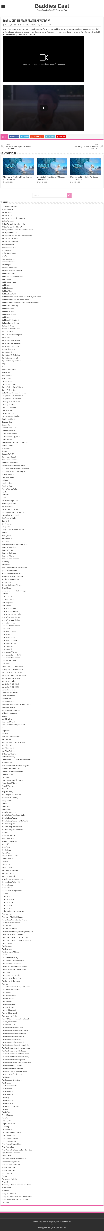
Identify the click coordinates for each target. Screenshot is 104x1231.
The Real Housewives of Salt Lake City (15, 1057)
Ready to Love (7, 800)
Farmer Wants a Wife (9, 489)
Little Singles (6, 605)
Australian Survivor (8, 262)
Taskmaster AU (7, 902)
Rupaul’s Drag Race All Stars (12, 827)
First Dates (5, 495)
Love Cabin (6, 629)
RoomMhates (6, 809)
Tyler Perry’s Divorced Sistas (12, 1144)
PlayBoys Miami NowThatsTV (12, 771)
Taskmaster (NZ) (8, 899)
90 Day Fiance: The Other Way (12, 227)
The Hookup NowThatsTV (11, 990)
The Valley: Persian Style (10, 1106)
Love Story (5, 664)
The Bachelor (6, 926)
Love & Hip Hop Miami (10, 611)
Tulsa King (5, 1127)
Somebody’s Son (8, 867)
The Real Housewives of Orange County (16, 1048)
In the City (5, 562)
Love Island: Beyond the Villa (12, 655)
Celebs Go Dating (8, 410)
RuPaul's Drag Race (9, 812)
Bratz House (6, 378)
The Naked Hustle (8, 1007)
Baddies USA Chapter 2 (10, 320)
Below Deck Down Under (11, 340)
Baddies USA (6, 317)
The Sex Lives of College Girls (12, 1074)
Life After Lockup (8, 600)
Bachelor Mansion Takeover (12, 271)
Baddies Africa (7, 291)
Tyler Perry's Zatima (9, 1141)
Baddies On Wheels (9, 314)
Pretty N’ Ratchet (7, 786)
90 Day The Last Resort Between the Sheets (17, 230)
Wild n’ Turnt (6, 1188)
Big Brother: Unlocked (10, 358)
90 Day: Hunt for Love (9, 233)
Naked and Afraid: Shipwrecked (13, 725)
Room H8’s (5, 803)
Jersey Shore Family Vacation (12, 573)
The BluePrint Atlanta (9, 929)
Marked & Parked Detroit (11, 678)
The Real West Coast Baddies (12, 1068)
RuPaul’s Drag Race (8, 824)
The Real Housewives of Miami (13, 1042)
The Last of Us (7, 1001)
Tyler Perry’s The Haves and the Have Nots (17, 1150)
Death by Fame (7, 445)
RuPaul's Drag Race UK (10, 818)
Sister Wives (6, 853)
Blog (3, 364)
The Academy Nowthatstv (11, 923)
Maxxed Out (6, 699)
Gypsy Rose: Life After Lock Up (13, 530)
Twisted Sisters (7, 1129)
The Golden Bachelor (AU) (11, 978)
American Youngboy (9, 259)
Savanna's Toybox (8, 835)
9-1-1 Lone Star (7, 209)
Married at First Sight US (10, 687)
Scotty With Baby (8, 838)
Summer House (7, 885)
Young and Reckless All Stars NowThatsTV (17, 1196)
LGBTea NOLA (7, 597)
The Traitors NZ (7, 1089)
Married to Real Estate (10, 693)
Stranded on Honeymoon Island (13, 879)
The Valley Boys (7, 1100)
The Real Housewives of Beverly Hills (15, 1030)
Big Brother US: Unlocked (11, 355)
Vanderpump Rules (8, 1167)
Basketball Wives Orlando (11, 329)
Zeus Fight (5, 1202)
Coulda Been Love (8, 431)
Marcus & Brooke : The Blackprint (14, 675)
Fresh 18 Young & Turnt (10, 501)
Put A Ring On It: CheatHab (11, 795)
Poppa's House (7, 774)
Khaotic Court (7, 582)
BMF (3, 367)
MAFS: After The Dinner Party (12, 667)
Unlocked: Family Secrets (11, 1162)
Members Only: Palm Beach (12, 710)
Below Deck (6, 338)
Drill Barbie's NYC (8, 474)
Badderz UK (6, 285)
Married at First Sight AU (28, 25)
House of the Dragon (9, 553)
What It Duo (6, 1182)
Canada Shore (7, 381)
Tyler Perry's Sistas (8, 1135)
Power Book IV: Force (9, 783)
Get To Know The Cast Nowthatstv (14, 512)
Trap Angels (6, 1121)
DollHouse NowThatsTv (10, 463)
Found (4, 498)
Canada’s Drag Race (9, 390)
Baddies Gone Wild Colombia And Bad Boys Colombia (21, 297)
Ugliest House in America (11, 1153)
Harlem (4, 533)
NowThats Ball (7, 745)
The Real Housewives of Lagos (13, 1036)
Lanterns (5, 594)
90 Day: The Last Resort (10, 239)
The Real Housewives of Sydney (13, 1060)
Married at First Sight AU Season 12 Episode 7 (18, 146)
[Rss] (52, 1224)
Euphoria (5, 480)
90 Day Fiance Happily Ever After (13, 218)
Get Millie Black (7, 506)
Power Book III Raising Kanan (12, 780)
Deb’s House (6, 448)
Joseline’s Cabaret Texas (10, 579)
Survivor (5, 894)
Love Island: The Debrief (11, 658)
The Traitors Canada (9, 1086)
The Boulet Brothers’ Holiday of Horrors (16, 940)
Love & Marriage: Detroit (11, 617)
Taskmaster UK (7, 905)
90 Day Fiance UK (8, 221)
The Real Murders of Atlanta (12, 1065)
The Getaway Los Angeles (11, 975)
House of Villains (8, 556)
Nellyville (5, 733)
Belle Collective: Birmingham (12, 335)
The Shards (6, 1077)
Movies (4, 716)
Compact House (7, 422)
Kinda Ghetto (6, 588)
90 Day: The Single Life (10, 241)
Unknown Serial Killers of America (14, 1159)
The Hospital (6, 993)
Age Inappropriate (8, 247)
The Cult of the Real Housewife (13, 961)
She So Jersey (7, 850)
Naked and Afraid (8, 722)
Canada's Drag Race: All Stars (12, 387)
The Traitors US (7, 1095)
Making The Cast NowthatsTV (12, 669)
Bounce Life (6, 372)
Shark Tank (6, 847)
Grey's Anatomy (7, 524)
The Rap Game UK (8, 1025)
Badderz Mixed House (10, 282)
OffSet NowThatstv (9, 754)
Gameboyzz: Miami (9, 503)
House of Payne (7, 550)
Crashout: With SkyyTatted (11, 437)
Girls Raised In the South (10, 515)
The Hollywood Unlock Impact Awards (16, 987)
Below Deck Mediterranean (11, 343)
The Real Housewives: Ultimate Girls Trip (16, 1063)
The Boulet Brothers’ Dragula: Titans (15, 937)
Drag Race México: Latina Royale (13, 471)
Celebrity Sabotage (9, 407)
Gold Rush (5, 521)
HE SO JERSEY (6, 536)
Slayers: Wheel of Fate (10, 856)
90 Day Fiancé (7, 215)
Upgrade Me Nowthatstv (11, 1164)
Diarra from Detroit (9, 457)
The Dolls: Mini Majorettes (11, 964)
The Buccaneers (7, 946)
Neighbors (6, 731)
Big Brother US (7, 352)
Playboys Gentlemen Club (11, 768)
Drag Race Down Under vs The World (15, 469)
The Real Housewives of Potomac (14, 1051)
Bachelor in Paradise (9, 268)
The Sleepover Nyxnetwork (11, 1080)
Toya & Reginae (7, 1115)
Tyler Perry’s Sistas (8, 1147)
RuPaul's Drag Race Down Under (13, 815)
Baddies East (52, 6)
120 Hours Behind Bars (10, 206)
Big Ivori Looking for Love (11, 361)
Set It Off (5, 844)
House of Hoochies (8, 547)
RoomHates (6, 806)
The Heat (5, 984)
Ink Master (6, 565)
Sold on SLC (6, 865)
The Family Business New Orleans (14, 969)
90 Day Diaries (7, 212)
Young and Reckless (9, 1194)
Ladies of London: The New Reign (14, 591)
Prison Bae (6, 789)
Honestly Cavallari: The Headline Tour (15, 544)
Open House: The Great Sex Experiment (16, 760)
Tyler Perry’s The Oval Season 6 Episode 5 (86, 146)
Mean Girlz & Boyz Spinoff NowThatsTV (16, 704)
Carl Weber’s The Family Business (14, 393)
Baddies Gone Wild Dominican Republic (16, 300)
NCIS (3, 728)
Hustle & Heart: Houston (10, 559)
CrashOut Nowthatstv (9, 434)
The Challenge (7, 949)
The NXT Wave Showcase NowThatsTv (16, 1019)
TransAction (6, 1118)
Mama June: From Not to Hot (12, 672)
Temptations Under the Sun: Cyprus (14, 920)
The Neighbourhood (9, 1013)
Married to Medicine (9, 690)
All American (6, 250)
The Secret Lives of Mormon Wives (14, 1071)
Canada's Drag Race (9, 384)
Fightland (5, 492)
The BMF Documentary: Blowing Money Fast (18, 931)
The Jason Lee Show (9, 996)
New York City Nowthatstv (11, 736)
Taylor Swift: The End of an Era (13, 911)
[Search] (69, 195)
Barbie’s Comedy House (10, 323)
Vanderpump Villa (8, 1170)
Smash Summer (7, 859)
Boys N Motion (7, 375)
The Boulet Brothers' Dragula (12, 934)
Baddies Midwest (8, 308)
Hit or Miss (5, 541)
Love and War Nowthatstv (11, 626)
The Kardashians (8, 998)
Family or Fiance (7, 486)
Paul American (7, 763)
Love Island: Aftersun (9, 652)
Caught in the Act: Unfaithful (12, 399)
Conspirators (6, 425)
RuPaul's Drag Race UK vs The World (15, 821)
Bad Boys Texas (7, 279)
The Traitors (6, 1083)
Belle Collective (7, 332)
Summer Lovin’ (7, 888)
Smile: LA (5, 862)
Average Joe (6, 265)
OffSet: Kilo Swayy (8, 757)
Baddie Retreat (7, 288)
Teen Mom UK (7, 914)
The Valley (5, 1097)
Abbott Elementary (8, 244)
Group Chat (6, 527)
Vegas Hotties (7, 1173)
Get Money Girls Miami (10, 509)
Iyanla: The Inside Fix (9, 570)
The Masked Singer (9, 1004)
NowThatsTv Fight (8, 751)
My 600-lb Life (7, 719)
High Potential (7, 538)
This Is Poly (6, 1112)
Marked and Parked (9, 681)
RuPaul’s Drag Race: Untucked (12, 830)
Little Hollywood (7, 602)
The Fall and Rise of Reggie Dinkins (14, 966)
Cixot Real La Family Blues (11, 416)
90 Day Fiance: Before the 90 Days (14, 224)
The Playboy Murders (9, 1022)
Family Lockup (7, 483)
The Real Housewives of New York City (15, 1045)
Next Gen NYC (7, 739)
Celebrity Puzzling (8, 404)
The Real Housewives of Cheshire (14, 1033)
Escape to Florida (8, 477)
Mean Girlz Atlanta (8, 707)
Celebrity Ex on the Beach (11, 402)
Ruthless (5, 832)
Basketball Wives (8, 326)
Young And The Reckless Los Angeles (15, 1199)
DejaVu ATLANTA (8, 454)
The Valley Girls (7, 1103)
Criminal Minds (7, 439)
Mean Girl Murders (8, 701)
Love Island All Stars (9, 637)
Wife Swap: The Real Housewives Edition (16, 1185)
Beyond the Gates (8, 349)
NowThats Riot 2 (8, 748)
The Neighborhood (9, 1010)
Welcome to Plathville (9, 1179)
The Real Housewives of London (13, 1039)
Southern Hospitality (9, 876)
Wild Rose (5, 1191)
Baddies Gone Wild (9, 294)
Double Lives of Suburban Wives (13, 466)
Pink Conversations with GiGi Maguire (15, 766)
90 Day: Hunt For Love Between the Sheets (17, 236)
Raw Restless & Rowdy (10, 798)
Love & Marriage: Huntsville (11, 620)
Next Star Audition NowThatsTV (13, 742)
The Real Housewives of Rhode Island (15, 1054)
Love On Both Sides (9, 661)
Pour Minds (6, 777)
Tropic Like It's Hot (8, 1124)
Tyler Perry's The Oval (10, 1138)
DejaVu (4, 451)
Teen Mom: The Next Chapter (12, 917)
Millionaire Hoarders (9, 713)
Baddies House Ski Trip (10, 305)
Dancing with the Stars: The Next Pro (15, 442)
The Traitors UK (7, 1092)
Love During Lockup (9, 632)
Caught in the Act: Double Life (12, 396)
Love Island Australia (9, 640)
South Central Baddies (10, 870)
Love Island (6, 635)
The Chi (4, 955)
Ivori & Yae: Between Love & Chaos (14, 568)
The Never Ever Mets (9, 1016)
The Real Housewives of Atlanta (13, 1028)
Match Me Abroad (8, 696)
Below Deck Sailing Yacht (11, 346)
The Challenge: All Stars (10, 952)
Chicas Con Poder (8, 413)
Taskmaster (6, 897)
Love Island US (7, 649)
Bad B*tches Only (8, 273)
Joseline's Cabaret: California (12, 576)
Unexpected (6, 1156)
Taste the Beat (7, 908)
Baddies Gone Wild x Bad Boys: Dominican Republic (20, 303)
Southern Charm (8, 873)
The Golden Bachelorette (11, 981)
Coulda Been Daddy (9, 428)
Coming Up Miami (8, 419)
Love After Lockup (8, 623)
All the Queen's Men (9, 253)
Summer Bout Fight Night (11, 882)
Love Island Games (9, 643)
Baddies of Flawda (8, 311)
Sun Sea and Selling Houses (12, 891)
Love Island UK (7, 646)
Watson (4, 1176)
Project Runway (7, 792)
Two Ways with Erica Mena (11, 1132)
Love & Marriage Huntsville (11, 614)
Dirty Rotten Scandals (9, 460)
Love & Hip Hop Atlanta (10, 608)
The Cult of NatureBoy (10, 958)
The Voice (5, 1109)
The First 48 (6, 972)
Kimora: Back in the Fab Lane (12, 585)
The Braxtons (7, 943)
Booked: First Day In (9, 370)
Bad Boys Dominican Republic (12, 276)
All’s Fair (5, 256)
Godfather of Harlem (9, 518)
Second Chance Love (9, 841)
